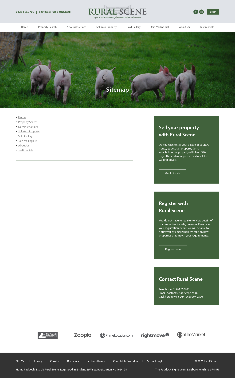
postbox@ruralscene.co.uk (55, 12)
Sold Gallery (134, 26)
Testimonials (207, 26)
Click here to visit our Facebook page (181, 296)
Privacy (38, 361)
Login (213, 11)
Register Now (173, 249)
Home (24, 26)
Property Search (47, 26)
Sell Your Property (106, 26)
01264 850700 (25, 12)
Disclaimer (73, 361)
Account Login (155, 361)
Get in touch (172, 173)
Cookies (54, 361)
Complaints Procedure (126, 361)
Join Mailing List (160, 26)
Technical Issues (96, 361)
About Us (184, 26)
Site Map (21, 361)
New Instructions (76, 26)
